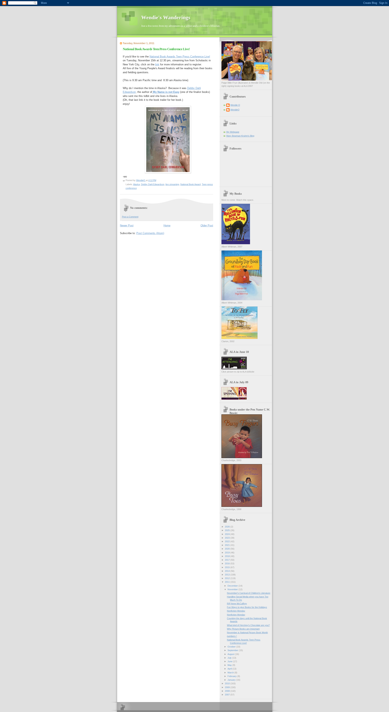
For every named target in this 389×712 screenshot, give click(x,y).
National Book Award (190, 184)
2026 (227, 526)
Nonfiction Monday (236, 611)
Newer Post (127, 225)
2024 (227, 534)
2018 (227, 556)
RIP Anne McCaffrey (237, 603)
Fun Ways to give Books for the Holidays (247, 607)
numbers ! (232, 636)
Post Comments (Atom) (150, 233)
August (231, 654)
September (233, 650)
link (157, 64)
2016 (227, 563)
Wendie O (235, 105)
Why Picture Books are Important (243, 629)
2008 (227, 691)
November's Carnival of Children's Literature (248, 593)
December (233, 586)
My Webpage (232, 132)
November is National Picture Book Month (247, 632)
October (232, 646)
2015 (227, 567)
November (233, 589)
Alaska (136, 184)
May (230, 665)
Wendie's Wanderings (165, 17)
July (230, 658)
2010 (227, 683)
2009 (227, 687)
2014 (227, 571)
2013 (227, 574)
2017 (227, 560)
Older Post (207, 225)
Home (167, 225)
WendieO (234, 109)
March (231, 672)
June (230, 661)
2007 (227, 694)
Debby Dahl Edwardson (152, 184)
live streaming (172, 184)
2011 (227, 582)
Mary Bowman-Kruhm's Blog (240, 136)
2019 (227, 552)
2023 (227, 538)
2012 (227, 578)
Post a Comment (130, 216)
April (230, 668)
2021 (227, 545)
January (232, 680)
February (232, 676)
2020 (227, 549)
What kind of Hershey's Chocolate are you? (248, 625)
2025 (227, 530)
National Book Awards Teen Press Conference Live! (180, 56)
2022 (227, 541)
